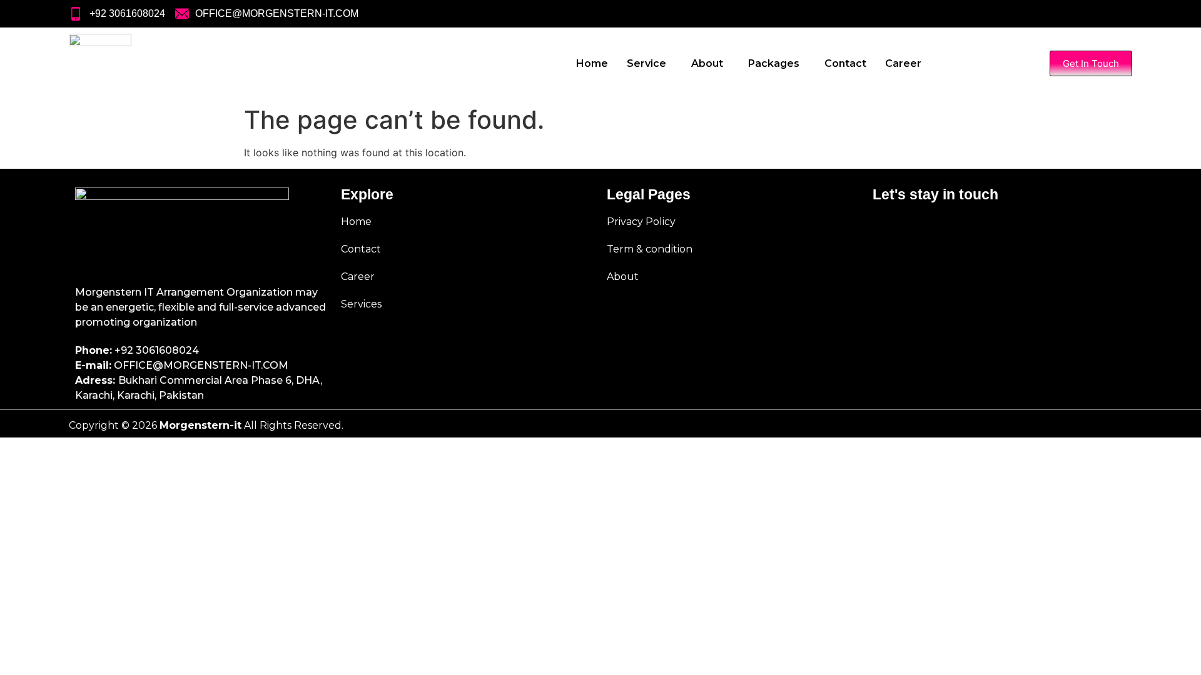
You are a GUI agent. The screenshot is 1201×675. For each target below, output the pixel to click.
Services (361, 304)
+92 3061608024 (156, 350)
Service (646, 63)
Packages (773, 63)
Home (592, 63)
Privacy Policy (641, 222)
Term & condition (649, 249)
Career (903, 63)
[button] (649, 63)
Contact (845, 63)
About (707, 63)
